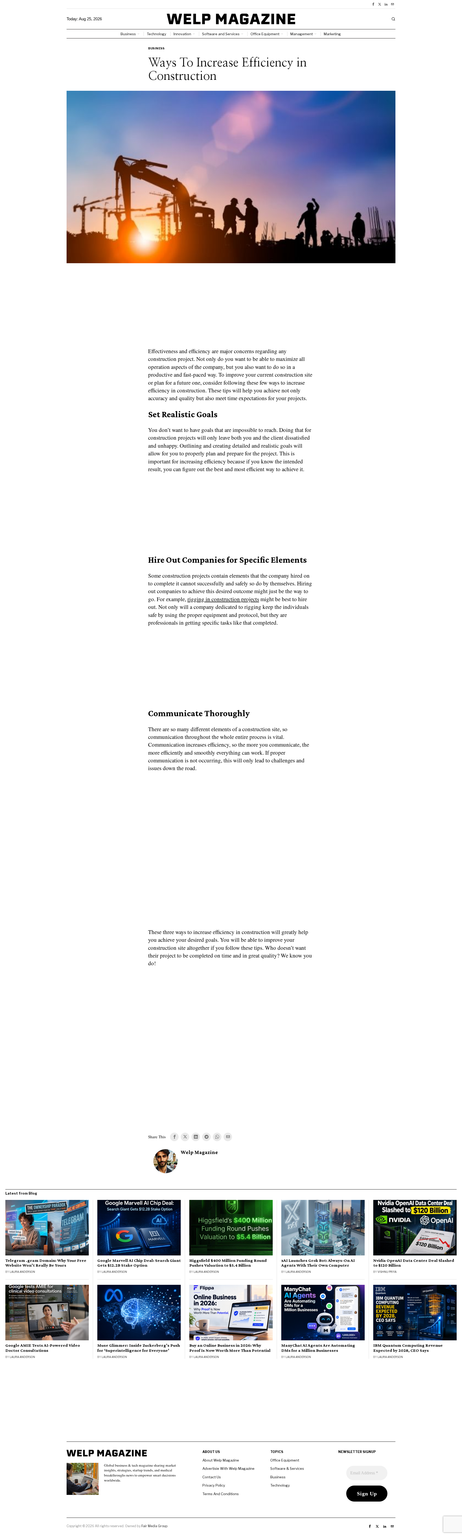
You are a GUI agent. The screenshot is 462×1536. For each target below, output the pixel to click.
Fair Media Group (154, 1526)
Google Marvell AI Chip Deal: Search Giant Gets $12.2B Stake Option (139, 1263)
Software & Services (287, 1468)
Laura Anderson (22, 1271)
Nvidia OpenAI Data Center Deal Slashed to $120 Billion (413, 1263)
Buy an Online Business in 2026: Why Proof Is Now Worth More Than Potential (230, 1348)
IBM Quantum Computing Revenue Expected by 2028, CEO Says (408, 1348)
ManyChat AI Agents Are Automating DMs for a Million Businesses (318, 1348)
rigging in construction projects (223, 599)
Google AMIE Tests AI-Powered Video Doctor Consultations (42, 1348)
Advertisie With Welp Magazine (228, 1468)
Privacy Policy (213, 1485)
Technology (280, 1485)
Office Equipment (284, 1460)
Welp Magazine (199, 1152)
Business (156, 48)
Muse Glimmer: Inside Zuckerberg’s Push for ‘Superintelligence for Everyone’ (138, 1348)
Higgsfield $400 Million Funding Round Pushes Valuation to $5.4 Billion (228, 1263)
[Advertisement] (231, 308)
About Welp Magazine (220, 1460)
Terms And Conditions (220, 1494)
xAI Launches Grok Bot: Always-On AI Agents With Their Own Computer (318, 1263)
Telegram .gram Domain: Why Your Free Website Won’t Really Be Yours (45, 1263)
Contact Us (211, 1477)
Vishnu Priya (387, 1271)
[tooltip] (373, 4)
